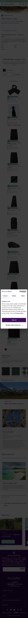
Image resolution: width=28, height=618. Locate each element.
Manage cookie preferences (13, 325)
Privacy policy (19, 313)
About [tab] (23, 296)
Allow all (14, 320)
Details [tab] (14, 296)
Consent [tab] (5, 296)
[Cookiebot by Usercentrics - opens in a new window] (19, 292)
